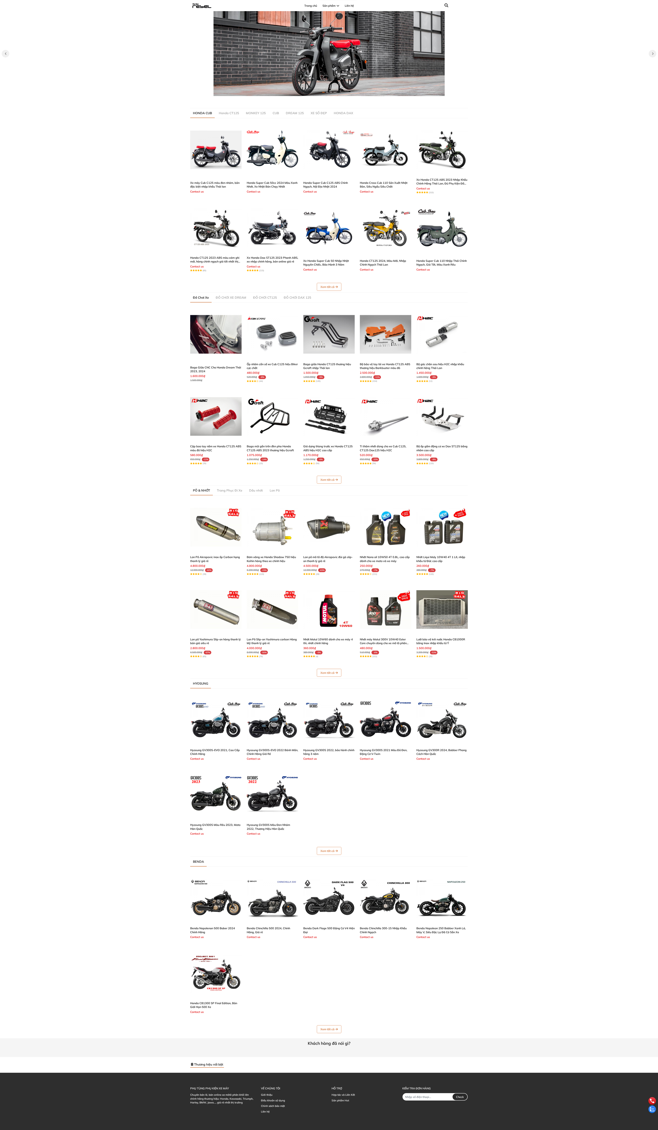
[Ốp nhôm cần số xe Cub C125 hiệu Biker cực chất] (272, 334)
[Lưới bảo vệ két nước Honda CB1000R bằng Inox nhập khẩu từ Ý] (442, 609)
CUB (276, 113)
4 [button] (334, 92)
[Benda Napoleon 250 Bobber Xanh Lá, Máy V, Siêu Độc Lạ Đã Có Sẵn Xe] (442, 898)
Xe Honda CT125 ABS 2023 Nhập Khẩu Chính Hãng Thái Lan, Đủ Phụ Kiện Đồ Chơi (441, 183)
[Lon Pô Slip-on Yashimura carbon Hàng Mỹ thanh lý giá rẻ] (272, 609)
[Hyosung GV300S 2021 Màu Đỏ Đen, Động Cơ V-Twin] (385, 720)
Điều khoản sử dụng (273, 1100)
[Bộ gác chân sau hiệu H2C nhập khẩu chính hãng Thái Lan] (442, 334)
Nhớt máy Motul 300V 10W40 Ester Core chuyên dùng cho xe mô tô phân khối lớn (383, 643)
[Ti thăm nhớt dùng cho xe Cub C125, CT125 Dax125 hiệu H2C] (385, 416)
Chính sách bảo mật (273, 1106)
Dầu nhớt (256, 490)
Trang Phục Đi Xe (229, 490)
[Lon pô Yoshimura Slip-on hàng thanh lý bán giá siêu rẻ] (216, 609)
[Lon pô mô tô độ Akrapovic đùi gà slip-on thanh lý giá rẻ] (329, 527)
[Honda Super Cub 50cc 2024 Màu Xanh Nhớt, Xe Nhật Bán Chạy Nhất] (272, 150)
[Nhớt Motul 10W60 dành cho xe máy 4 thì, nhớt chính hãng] (329, 609)
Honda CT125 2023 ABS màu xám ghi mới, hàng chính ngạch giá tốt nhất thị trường (214, 261)
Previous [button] (5, 53)
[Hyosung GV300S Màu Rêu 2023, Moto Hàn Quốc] (216, 795)
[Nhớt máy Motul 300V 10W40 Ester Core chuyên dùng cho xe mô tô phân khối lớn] (385, 609)
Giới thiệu (266, 1094)
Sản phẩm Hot (340, 1100)
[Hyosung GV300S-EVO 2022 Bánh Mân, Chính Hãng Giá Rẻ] (272, 720)
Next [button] (652, 53)
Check (460, 1097)
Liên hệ (265, 1111)
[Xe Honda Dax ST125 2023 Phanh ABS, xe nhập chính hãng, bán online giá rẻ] (272, 228)
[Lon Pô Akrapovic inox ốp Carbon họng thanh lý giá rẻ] (216, 527)
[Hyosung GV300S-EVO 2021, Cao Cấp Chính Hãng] (216, 720)
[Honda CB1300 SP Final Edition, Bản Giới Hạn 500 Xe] (216, 973)
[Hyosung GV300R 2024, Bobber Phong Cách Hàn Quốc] (442, 720)
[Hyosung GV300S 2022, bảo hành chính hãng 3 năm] (329, 720)
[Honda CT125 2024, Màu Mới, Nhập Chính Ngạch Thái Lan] (385, 228)
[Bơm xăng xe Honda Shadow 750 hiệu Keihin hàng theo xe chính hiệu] (272, 527)
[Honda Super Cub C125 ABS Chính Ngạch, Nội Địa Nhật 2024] (329, 150)
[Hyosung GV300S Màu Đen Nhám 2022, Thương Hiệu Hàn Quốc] (272, 795)
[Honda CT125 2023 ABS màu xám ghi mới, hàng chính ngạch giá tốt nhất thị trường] (216, 228)
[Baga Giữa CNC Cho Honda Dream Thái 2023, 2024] (216, 334)
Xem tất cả (327, 287)
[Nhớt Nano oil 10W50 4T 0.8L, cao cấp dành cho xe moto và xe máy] (385, 527)
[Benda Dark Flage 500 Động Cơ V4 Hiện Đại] (329, 898)
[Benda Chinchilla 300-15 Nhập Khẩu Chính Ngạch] (385, 898)
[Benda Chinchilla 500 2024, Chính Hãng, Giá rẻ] (272, 898)
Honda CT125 (229, 113)
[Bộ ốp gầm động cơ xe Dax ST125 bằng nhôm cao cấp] (442, 416)
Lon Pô (275, 490)
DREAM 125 (295, 113)
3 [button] (331, 92)
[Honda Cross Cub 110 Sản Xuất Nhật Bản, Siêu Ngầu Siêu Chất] (385, 150)
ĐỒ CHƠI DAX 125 (297, 298)
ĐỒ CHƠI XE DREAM (231, 298)
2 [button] (327, 92)
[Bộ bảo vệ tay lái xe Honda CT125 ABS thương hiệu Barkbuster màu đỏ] (385, 334)
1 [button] (323, 92)
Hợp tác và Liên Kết (343, 1094)
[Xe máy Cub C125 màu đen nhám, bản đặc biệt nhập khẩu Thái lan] (216, 150)
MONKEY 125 (256, 113)
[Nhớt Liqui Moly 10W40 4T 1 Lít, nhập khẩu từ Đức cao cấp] (442, 527)
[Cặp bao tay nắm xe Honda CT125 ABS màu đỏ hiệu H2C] (216, 416)
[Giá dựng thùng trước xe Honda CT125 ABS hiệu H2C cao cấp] (329, 416)
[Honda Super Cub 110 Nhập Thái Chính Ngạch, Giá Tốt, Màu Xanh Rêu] (442, 228)
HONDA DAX (343, 113)
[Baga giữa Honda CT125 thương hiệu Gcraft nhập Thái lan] (329, 334)
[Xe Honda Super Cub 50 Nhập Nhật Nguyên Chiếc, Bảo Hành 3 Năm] (329, 228)
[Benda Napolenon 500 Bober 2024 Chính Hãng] (216, 898)
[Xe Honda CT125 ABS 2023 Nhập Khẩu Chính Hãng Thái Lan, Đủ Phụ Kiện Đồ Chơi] (442, 150)
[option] (329, 53)
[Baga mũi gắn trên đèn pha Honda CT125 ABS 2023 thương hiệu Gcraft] (272, 416)
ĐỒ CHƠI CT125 (265, 298)
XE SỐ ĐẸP (319, 113)
